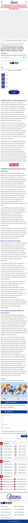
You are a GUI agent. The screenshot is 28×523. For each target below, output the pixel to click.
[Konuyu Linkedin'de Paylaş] (17, 63)
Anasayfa (2, 43)
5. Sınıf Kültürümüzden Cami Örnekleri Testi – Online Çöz (16, 40)
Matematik (10, 43)
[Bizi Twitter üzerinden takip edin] (4, 503)
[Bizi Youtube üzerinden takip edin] (11, 503)
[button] (2, 398)
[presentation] (1, 40)
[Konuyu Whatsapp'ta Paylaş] (15, 63)
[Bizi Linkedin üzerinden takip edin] (9, 503)
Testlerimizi (7, 5)
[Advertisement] (14, 25)
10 (26, 399)
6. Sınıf (6, 43)
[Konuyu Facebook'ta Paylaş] (11, 63)
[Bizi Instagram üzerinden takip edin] (6, 503)
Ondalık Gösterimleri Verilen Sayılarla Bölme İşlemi (12, 380)
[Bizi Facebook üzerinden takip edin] (2, 503)
